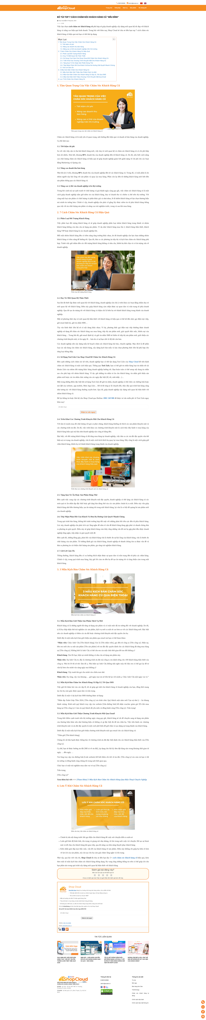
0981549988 (121, 3)
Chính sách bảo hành (138, 999)
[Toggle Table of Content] (113, 39)
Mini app (134, 983)
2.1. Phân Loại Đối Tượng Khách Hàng (73, 54)
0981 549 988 (108, 398)
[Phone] (59, 929)
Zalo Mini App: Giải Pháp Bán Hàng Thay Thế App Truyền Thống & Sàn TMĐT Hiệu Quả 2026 (66, 960)
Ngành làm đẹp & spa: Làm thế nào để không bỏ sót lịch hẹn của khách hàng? (138, 959)
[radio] (95, 875)
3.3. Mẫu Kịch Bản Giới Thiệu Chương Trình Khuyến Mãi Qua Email (83, 77)
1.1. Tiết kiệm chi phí (67, 44)
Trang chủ (109, 8)
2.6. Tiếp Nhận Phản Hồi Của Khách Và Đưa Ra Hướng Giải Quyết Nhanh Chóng (87, 65)
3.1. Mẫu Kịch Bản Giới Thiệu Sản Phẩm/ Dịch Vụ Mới (78, 72)
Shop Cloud (133, 362)
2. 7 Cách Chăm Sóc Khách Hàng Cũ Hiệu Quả (74, 51)
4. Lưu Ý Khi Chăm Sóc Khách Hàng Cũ (71, 79)
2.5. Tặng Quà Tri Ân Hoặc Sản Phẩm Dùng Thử (76, 63)
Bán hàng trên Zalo (137, 986)
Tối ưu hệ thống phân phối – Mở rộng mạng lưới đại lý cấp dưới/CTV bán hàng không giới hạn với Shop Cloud (114, 960)
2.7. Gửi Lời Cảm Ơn (67, 67)
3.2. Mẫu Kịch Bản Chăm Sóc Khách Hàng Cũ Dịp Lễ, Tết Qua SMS (83, 74)
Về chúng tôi (142, 8)
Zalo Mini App (72, 890)
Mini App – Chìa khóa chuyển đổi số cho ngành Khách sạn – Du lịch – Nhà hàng (91, 959)
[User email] (67, 929)
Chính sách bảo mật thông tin (140, 1003)
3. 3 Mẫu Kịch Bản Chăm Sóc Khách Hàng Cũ (74, 70)
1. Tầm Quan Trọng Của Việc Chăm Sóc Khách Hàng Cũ (77, 42)
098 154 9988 (67, 923)
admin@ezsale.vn (67, 925)
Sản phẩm (133, 8)
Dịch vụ (125, 8)
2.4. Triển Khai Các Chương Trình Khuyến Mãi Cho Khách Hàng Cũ (83, 60)
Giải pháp (117, 8)
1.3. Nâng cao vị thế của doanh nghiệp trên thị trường (78, 49)
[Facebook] (63, 929)
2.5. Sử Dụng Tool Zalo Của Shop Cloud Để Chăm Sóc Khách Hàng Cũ (84, 58)
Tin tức (134, 980)
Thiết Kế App (135, 990)
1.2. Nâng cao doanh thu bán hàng (72, 46)
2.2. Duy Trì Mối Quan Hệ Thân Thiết (72, 56)
